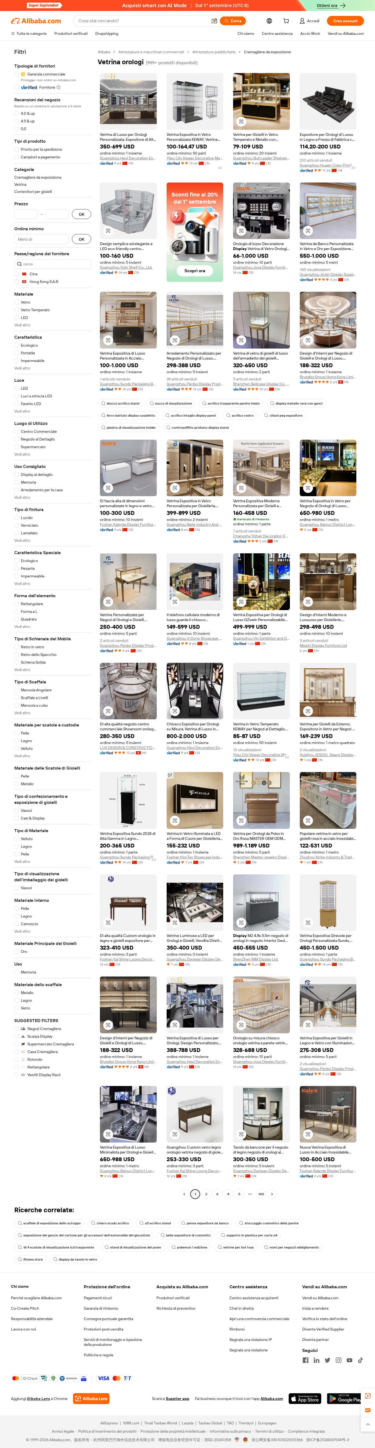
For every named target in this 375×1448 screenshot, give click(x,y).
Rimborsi (237, 1329)
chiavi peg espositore (286, 415)
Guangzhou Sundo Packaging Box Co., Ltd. (128, 384)
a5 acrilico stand (158, 1223)
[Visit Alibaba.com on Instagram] (338, 1360)
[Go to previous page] (184, 1194)
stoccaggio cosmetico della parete (272, 1223)
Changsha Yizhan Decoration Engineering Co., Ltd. (261, 536)
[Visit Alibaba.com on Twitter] (327, 1360)
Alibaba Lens (38, 1398)
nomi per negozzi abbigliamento (294, 1247)
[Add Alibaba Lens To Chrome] (91, 1398)
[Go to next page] (272, 1194)
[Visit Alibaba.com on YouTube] (349, 1360)
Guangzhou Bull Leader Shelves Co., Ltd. (261, 158)
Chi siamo (20, 1286)
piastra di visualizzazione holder (131, 428)
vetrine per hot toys (238, 1247)
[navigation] (52, 623)
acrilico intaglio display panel (193, 415)
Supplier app (177, 1398)
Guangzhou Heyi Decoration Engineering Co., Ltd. (128, 158)
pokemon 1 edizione (192, 1247)
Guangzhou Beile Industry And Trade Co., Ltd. (195, 524)
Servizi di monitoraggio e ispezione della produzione (113, 1342)
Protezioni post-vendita (103, 1329)
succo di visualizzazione (173, 403)
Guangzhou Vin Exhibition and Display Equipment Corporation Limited (261, 638)
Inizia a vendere (315, 1308)
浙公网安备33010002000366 (277, 1440)
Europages (267, 1423)
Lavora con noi (23, 1329)
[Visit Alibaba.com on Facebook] (305, 1360)
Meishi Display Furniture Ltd (323, 645)
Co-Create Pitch (25, 1308)
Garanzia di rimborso (101, 1308)
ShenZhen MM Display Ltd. (255, 959)
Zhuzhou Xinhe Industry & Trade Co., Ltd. (328, 857)
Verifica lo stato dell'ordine (324, 1319)
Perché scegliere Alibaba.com (36, 1298)
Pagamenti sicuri (98, 1298)
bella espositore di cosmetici (188, 1235)
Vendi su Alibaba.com (320, 1298)
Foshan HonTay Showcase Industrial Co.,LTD (195, 857)
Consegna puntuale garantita (108, 1319)
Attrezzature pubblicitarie (214, 52)
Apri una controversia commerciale (259, 1319)
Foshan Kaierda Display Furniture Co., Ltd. (128, 524)
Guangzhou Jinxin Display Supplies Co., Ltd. (328, 274)
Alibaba (104, 52)
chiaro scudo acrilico (113, 1223)
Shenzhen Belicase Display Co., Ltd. (261, 384)
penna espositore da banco (208, 1223)
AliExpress (109, 1423)
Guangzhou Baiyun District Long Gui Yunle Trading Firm (328, 524)
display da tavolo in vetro (78, 1259)
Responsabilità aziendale (32, 1319)
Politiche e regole (98, 1355)
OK (81, 214)
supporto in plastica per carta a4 (251, 1235)
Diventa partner (315, 1339)
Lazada (188, 1423)
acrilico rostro (243, 415)
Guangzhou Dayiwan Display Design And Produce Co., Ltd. (195, 959)
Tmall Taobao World (160, 1423)
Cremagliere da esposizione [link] (267, 52)
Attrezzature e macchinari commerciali (151, 52)
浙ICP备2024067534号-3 (327, 1440)
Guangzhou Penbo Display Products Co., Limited (128, 645)
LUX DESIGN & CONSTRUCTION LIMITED (128, 747)
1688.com (131, 1423)
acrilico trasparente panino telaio (234, 403)
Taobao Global (210, 1423)
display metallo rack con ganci (299, 403)
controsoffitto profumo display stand (200, 428)
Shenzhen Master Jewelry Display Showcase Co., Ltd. (261, 857)
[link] (368, 1396)
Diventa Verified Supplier (323, 1329)
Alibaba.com (272, 1398)
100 (261, 1194)
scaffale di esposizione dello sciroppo (52, 1223)
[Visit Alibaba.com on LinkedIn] (316, 1360)
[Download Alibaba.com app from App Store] (305, 1398)
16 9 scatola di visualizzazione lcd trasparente (58, 1247)
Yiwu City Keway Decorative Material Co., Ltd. (195, 158)
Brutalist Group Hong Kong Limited (328, 377)
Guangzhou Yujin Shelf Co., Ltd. (126, 267)
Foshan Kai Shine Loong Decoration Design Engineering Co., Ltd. (128, 959)
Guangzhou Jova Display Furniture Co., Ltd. (261, 267)
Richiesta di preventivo (175, 1308)
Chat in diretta (242, 1308)
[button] (214, 21)
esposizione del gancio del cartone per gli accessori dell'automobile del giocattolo (86, 1235)
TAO (230, 1423)
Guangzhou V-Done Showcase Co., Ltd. (195, 638)
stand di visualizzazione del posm (135, 1247)
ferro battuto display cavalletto (131, 415)
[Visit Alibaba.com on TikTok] (360, 1360)
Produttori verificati (173, 1298)
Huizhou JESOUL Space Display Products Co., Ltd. (328, 755)
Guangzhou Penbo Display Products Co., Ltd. (195, 384)
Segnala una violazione (249, 1350)
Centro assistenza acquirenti (254, 1298)
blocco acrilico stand (123, 403)
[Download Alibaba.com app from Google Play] (345, 1398)
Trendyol (246, 1423)
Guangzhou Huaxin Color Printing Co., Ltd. (328, 165)
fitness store (33, 1259)
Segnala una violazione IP (251, 1339)
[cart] (287, 21)
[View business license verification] (237, 1440)
